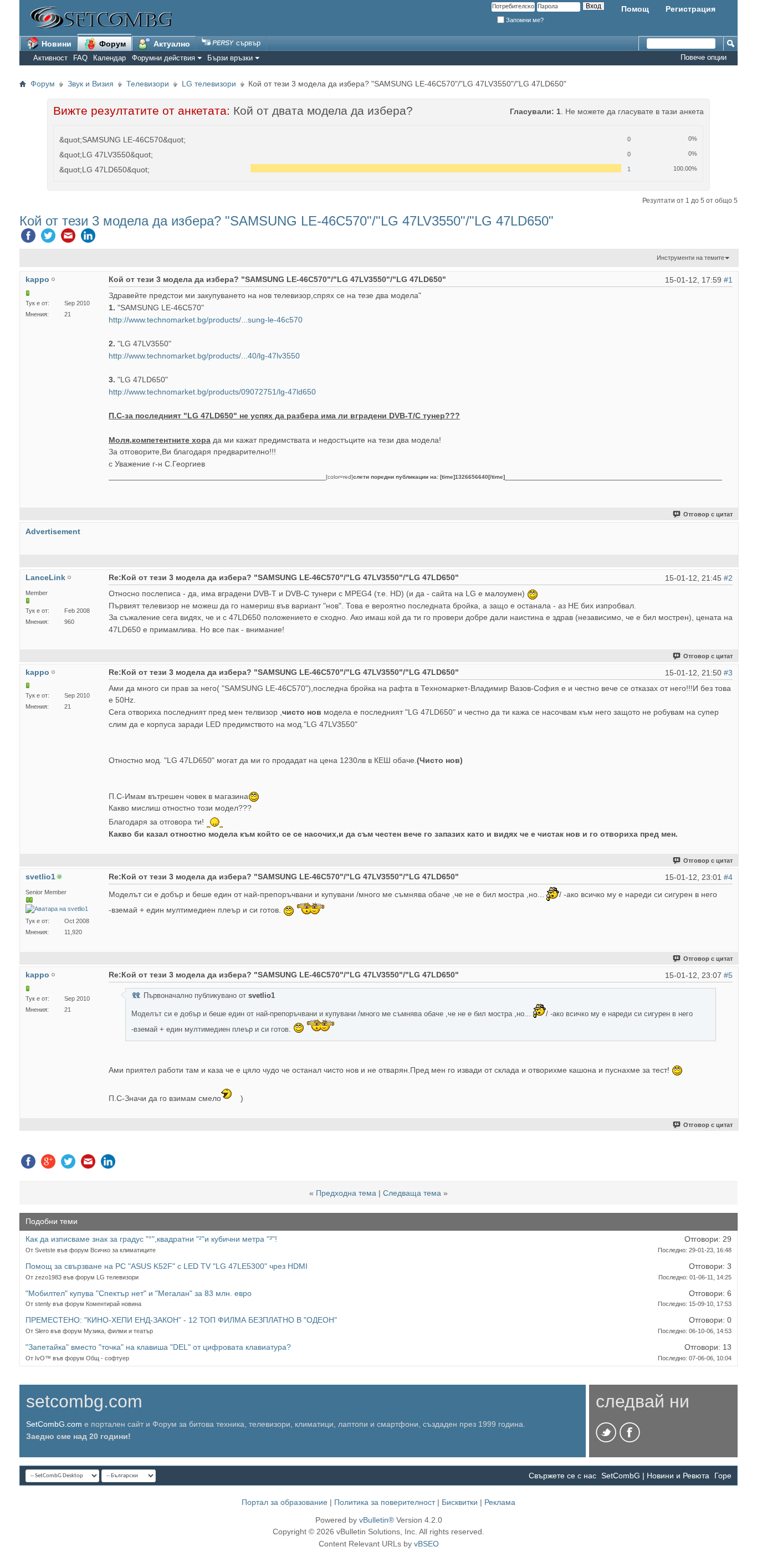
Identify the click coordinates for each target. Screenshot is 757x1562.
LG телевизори (209, 83)
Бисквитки (460, 1502)
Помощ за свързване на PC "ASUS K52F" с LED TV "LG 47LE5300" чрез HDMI (166, 1266)
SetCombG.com (54, 1424)
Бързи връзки (230, 58)
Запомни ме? (524, 20)
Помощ (635, 8)
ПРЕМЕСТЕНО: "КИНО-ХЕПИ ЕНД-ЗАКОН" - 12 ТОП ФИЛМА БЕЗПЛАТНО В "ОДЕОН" (181, 1319)
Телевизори (147, 83)
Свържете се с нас (562, 1475)
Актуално (170, 43)
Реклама (499, 1502)
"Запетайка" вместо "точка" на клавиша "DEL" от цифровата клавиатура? (158, 1347)
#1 (728, 279)
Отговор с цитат (708, 514)
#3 (728, 672)
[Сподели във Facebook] (28, 238)
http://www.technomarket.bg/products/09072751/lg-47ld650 (212, 391)
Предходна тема (346, 1193)
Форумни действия (163, 58)
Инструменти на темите (690, 257)
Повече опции (704, 57)
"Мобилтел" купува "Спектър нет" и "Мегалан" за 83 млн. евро (138, 1293)
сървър (247, 43)
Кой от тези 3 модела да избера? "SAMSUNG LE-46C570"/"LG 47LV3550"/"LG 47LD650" (286, 220)
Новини (55, 43)
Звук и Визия (91, 83)
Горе (723, 1475)
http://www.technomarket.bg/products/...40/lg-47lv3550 (204, 355)
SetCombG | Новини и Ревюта (655, 1475)
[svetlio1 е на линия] (56, 909)
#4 (728, 877)
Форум (111, 43)
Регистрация (690, 8)
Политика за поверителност (384, 1502)
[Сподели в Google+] (48, 1164)
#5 (728, 975)
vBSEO (426, 1543)
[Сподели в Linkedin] (88, 238)
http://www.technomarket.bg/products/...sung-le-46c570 (206, 319)
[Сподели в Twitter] (48, 238)
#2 (728, 577)
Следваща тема (412, 1193)
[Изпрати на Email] (68, 238)
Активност (50, 58)
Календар (109, 58)
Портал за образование (285, 1502)
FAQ (80, 58)
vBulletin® (376, 1519)
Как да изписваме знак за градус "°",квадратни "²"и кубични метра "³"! (151, 1239)
